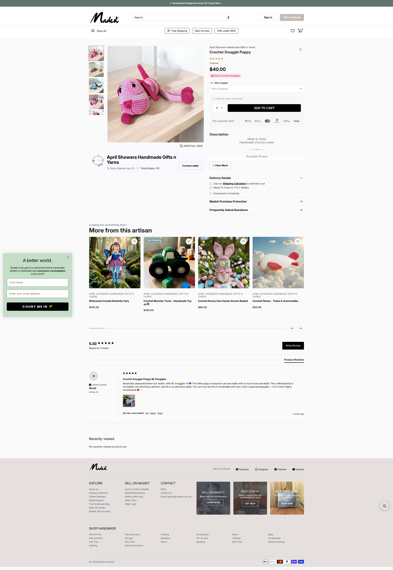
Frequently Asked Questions (229, 210)
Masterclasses (96, 500)
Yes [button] (147, 413)
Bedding (200, 541)
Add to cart (264, 108)
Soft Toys (94, 541)
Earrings (129, 538)
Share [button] (160, 413)
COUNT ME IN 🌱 (37, 306)
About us (93, 489)
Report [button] (153, 413)
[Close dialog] (68, 257)
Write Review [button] (293, 345)
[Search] (241, 17)
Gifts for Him (95, 534)
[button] (228, 17)
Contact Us (166, 493)
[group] (105, 343)
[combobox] (184, 17)
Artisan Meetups (97, 496)
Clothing (165, 534)
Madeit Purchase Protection (228, 201)
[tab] (294, 360)
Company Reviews (98, 493)
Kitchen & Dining (276, 541)
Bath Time (237, 541)
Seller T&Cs (130, 500)
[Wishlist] (300, 49)
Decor (235, 534)
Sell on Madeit (292, 17)
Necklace (165, 538)
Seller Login (130, 504)
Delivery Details (220, 178)
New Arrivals (202, 30)
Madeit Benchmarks (135, 493)
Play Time (130, 541)
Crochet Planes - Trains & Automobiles (275, 301)
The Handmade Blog (99, 504)
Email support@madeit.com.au (176, 496)
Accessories (202, 534)
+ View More (220, 165)
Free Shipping (179, 30)
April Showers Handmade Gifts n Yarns (141, 160)
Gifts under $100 (226, 30)
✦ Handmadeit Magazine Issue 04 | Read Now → (197, 3)
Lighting (93, 545)
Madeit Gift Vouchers (99, 511)
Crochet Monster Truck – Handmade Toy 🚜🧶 (168, 302)
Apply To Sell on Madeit (137, 489)
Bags (270, 534)
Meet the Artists (97, 507)
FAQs (163, 489)
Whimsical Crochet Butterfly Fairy (109, 301)
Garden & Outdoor (134, 545)
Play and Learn (132, 534)
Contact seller (190, 165)
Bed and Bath (96, 538)
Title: (219, 83)
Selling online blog (134, 496)
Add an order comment (229, 98)
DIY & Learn (202, 538)
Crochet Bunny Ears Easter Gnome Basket (223, 301)
